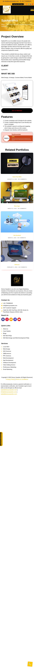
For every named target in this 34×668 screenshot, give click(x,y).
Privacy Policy (10, 379)
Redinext (17, 264)
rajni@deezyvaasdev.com (9, 390)
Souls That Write (17, 176)
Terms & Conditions (22, 379)
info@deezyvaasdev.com (9, 392)
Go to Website (17, 110)
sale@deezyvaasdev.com (9, 394)
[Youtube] (33, 4)
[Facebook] (25, 4)
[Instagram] (27, 4)
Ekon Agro (17, 206)
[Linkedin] (15, 319)
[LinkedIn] (31, 4)
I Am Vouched (17, 235)
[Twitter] (29, 4)
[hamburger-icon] (32, 10)
